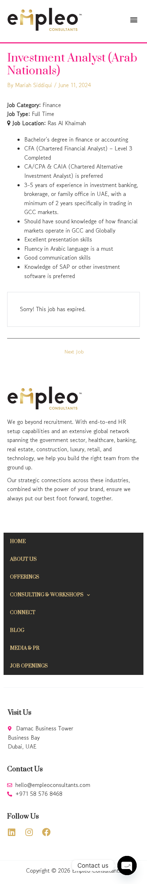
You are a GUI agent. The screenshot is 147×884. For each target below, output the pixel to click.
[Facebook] (46, 832)
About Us (23, 559)
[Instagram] (29, 832)
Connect (22, 612)
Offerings (24, 577)
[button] (134, 19)
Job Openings (29, 666)
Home (18, 541)
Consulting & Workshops (46, 595)
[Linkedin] (11, 832)
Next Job (74, 352)
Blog (17, 630)
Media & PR (24, 648)
